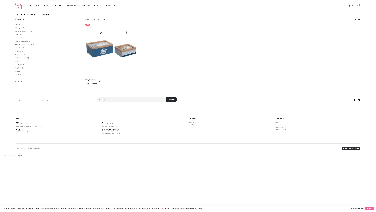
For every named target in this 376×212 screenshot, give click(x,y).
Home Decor (19, 48)
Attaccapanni (19, 28)
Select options (135, 26)
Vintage (17, 81)
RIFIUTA (162, 208)
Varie (16, 74)
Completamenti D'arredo (22, 31)
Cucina (17, 34)
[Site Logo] (18, 6)
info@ (17, 131)
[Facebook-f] (355, 100)
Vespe (17, 78)
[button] (349, 6)
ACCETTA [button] (369, 208)
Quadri (17, 71)
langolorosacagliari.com (26, 131)
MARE (116, 6)
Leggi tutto (123, 208)
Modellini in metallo (20, 58)
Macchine (18, 51)
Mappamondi (71, 6)
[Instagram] (359, 100)
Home (30, 6)
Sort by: (87, 19)
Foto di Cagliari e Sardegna (23, 44)
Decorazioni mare (90, 79)
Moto (16, 61)
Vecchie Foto (84, 6)
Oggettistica (18, 68)
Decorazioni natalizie (21, 41)
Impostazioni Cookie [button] (357, 208)
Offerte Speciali (19, 64)
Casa (38, 6)
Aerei (16, 24)
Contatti (107, 6)
